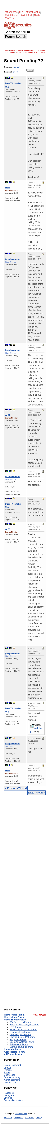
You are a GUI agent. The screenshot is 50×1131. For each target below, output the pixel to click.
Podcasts (9, 18)
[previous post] (7, 182)
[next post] (7, 78)
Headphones (26, 15)
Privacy (39, 1118)
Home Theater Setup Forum (23, 1029)
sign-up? (16, 67)
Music (37, 15)
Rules (7, 1072)
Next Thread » (36, 792)
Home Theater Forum (15, 1020)
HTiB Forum (15, 1027)
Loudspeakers (32, 12)
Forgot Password (12, 1065)
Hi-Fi (21, 12)
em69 (7, 187)
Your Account (10, 1082)
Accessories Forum (14, 1052)
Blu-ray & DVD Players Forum (24, 1024)
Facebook (9, 1093)
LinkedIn (8, 1098)
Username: (12, 67)
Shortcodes (9, 1075)
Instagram (9, 1095)
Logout (7, 1067)
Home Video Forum (14, 1017)
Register (8, 1070)
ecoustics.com (21, 1114)
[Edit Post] (43, 78)
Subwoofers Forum (19, 1044)
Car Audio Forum (13, 1049)
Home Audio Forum (14, 1015)
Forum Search (15, 36)
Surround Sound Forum (21, 1047)
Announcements (12, 1080)
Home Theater (11, 15)
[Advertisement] (25, 899)
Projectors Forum (18, 1039)
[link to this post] (12, 78)
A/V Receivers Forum (20, 1022)
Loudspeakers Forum (20, 1032)
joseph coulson (12, 259)
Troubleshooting (12, 1077)
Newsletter (29, 1118)
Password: (11, 72)
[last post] (9, 78)
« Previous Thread (16, 788)
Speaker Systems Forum (22, 1042)
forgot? (15, 72)
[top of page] (6, 78)
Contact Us (18, 1118)
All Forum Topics (13, 1054)
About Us (8, 1118)
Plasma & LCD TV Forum (22, 1037)
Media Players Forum (20, 1034)
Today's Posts (39, 1015)
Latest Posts (11, 12)
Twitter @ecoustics (13, 1100)
